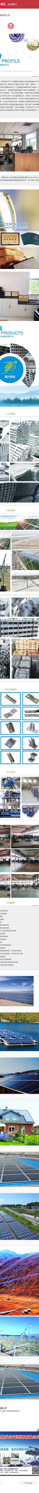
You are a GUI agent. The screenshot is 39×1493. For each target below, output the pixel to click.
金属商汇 (13, 4)
